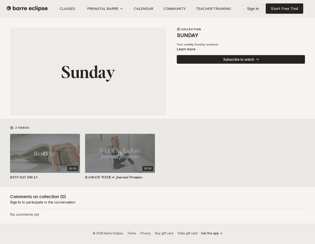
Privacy (145, 233)
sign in (15, 202)
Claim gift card (187, 233)
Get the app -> (211, 233)
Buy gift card (164, 233)
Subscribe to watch (238, 59)
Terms (131, 233)
